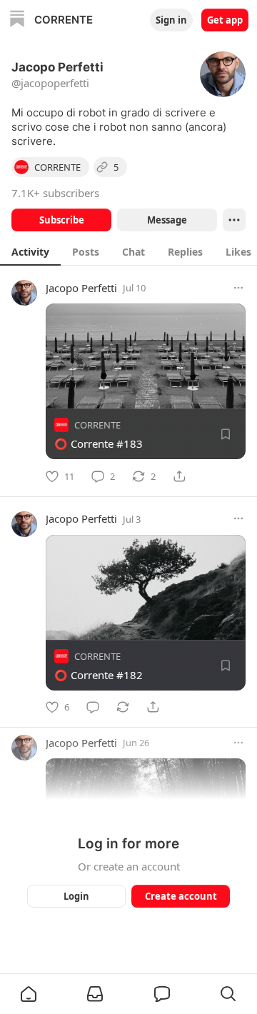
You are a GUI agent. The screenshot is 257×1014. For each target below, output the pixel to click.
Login (76, 896)
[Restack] (123, 707)
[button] (28, 994)
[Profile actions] (234, 220)
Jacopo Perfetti (81, 288)
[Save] (225, 434)
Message (167, 220)
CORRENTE (97, 424)
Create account (181, 896)
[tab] (30, 251)
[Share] (179, 476)
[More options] (238, 287)
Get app (225, 20)
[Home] (17, 20)
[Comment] (93, 707)
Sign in (171, 20)
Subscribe (61, 220)
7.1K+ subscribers (55, 193)
